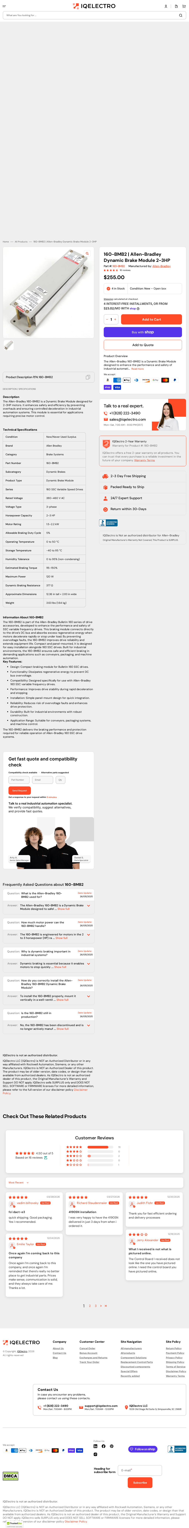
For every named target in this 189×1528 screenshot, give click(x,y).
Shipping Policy (175, 1362)
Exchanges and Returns (93, 1357)
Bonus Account (88, 1353)
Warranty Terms (144, 460)
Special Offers (129, 1371)
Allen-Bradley (161, 266)
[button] (4, 6)
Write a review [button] (154, 1155)
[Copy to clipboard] (88, 377)
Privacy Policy (174, 1357)
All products (128, 1353)
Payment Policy (175, 1353)
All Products (21, 241)
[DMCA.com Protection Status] (10, 1480)
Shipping (108, 299)
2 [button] (90, 1306)
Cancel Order (87, 1348)
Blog (55, 1357)
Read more (137, 368)
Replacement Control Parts (137, 1362)
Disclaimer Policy (176, 1371)
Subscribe (140, 1483)
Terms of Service (175, 1366)
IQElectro (22, 1351)
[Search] (181, 15)
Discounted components (135, 1366)
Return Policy (174, 1348)
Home (6, 241)
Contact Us (59, 1353)
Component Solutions (134, 1357)
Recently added (130, 1376)
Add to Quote (143, 345)
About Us (58, 1348)
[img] (18, 1197)
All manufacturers (131, 1348)
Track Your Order (89, 1362)
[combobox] (94, 15)
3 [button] (96, 1306)
